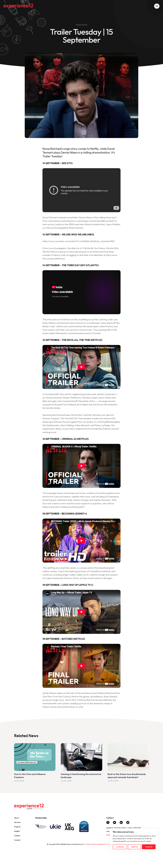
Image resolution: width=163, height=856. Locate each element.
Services (17, 822)
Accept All (148, 847)
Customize (120, 847)
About (16, 818)
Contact (17, 840)
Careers (17, 835)
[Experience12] (18, 6)
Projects (17, 827)
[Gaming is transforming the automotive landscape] (81, 762)
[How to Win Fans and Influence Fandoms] (34, 762)
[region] (134, 840)
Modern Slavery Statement (95, 844)
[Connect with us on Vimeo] (127, 823)
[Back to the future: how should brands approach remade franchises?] (128, 762)
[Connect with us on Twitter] (114, 823)
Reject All (134, 847)
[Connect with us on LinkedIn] (121, 823)
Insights (17, 831)
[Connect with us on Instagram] (107, 823)
